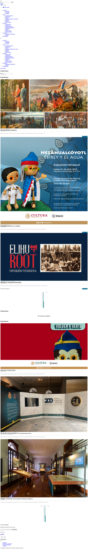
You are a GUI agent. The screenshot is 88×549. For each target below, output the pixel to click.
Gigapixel (7, 13)
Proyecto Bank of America (8, 130)
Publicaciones (5, 36)
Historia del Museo (8, 26)
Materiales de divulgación (10, 34)
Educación (5, 32)
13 (43, 305)
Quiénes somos (8, 24)
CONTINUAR (14, 529)
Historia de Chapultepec (9, 27)
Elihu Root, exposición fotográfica (10, 282)
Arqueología (7, 28)
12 (43, 304)
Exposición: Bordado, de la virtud (11, 18)
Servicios (7, 21)
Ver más (84, 136)
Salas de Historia (8, 30)
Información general (9, 15)
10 (43, 301)
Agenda (6, 17)
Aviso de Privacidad (6, 544)
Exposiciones (7, 16)
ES (2, 5)
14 (43, 306)
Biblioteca (7, 20)
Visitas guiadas (8, 22)
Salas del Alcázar (8, 31)
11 (43, 302)
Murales (6, 29)
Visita (4, 14)
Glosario (7, 35)
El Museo (5, 23)
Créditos (4, 545)
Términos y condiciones (7, 543)
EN (5, 5)
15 (43, 307)
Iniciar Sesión (6, 7)
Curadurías (7, 11)
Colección (5, 10)
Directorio (5, 542)
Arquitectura (7, 25)
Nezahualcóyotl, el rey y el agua (10, 226)
